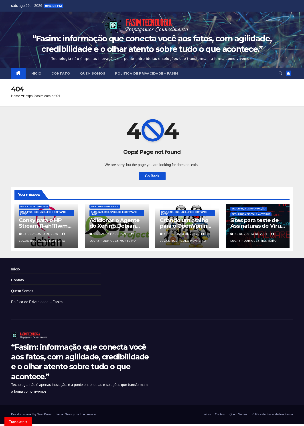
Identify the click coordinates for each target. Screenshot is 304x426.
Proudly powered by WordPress (32, 414)
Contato (60, 73)
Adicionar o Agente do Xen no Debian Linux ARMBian (114, 226)
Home (15, 96)
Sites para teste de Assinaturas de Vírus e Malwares (257, 226)
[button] (280, 73)
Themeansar (88, 414)
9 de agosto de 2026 (111, 233)
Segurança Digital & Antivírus (251, 214)
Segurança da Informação (248, 208)
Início (36, 73)
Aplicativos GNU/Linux (34, 206)
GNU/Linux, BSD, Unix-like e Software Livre (43, 213)
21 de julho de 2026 (251, 233)
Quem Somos (92, 73)
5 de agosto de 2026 (181, 233)
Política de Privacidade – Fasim (146, 73)
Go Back (152, 176)
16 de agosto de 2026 (41, 233)
